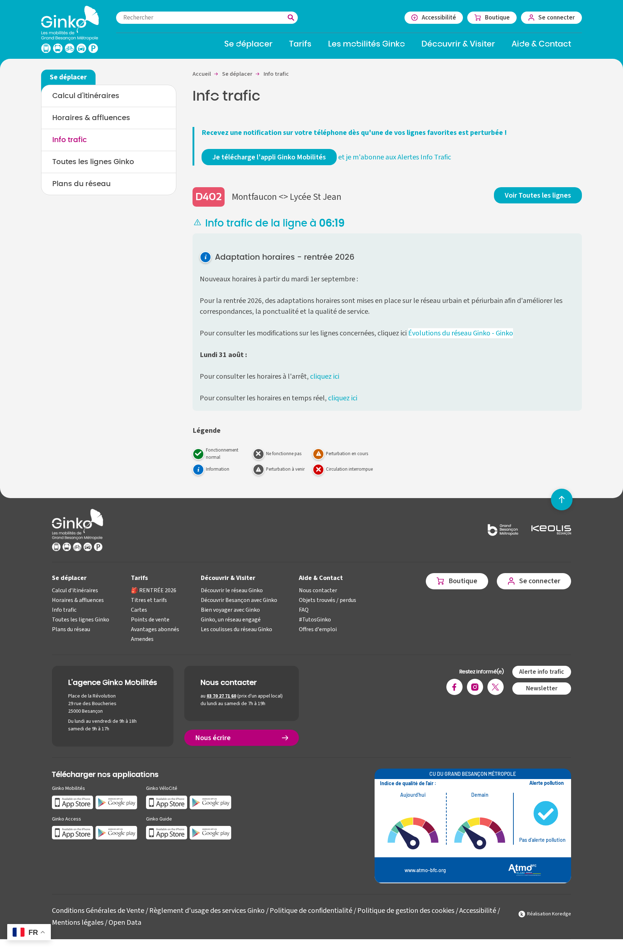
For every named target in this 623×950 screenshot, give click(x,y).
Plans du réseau (81, 184)
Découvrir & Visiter (228, 577)
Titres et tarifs (149, 600)
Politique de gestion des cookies (405, 911)
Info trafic (69, 140)
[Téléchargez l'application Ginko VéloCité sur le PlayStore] (210, 801)
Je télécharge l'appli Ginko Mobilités (269, 157)
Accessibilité (477, 911)
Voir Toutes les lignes (538, 195)
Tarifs (139, 577)
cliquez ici (325, 376)
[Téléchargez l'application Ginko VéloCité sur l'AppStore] (166, 801)
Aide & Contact (321, 577)
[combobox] (207, 18)
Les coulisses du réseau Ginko (236, 629)
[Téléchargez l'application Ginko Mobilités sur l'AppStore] (72, 801)
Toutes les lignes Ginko (93, 162)
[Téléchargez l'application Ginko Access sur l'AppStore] (72, 832)
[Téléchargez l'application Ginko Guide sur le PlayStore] (210, 832)
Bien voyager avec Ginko (230, 610)
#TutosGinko (315, 620)
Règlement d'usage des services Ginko (207, 911)
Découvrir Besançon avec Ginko (239, 600)
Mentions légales (77, 923)
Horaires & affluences (91, 118)
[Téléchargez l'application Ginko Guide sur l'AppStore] (166, 832)
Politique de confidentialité (311, 911)
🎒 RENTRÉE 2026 (153, 590)
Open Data (125, 923)
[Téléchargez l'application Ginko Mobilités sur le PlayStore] (116, 801)
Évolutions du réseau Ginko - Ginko (460, 333)
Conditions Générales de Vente (98, 911)
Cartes (139, 610)
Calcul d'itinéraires (85, 96)
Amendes (142, 639)
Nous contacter (318, 590)
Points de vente (150, 620)
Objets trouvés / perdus (327, 600)
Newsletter (541, 688)
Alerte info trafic (541, 671)
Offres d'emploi (318, 629)
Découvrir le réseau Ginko (232, 590)
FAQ (304, 610)
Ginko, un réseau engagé (231, 620)
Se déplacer (69, 577)
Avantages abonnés (155, 629)
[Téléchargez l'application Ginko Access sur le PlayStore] (116, 832)
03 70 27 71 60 (221, 696)
